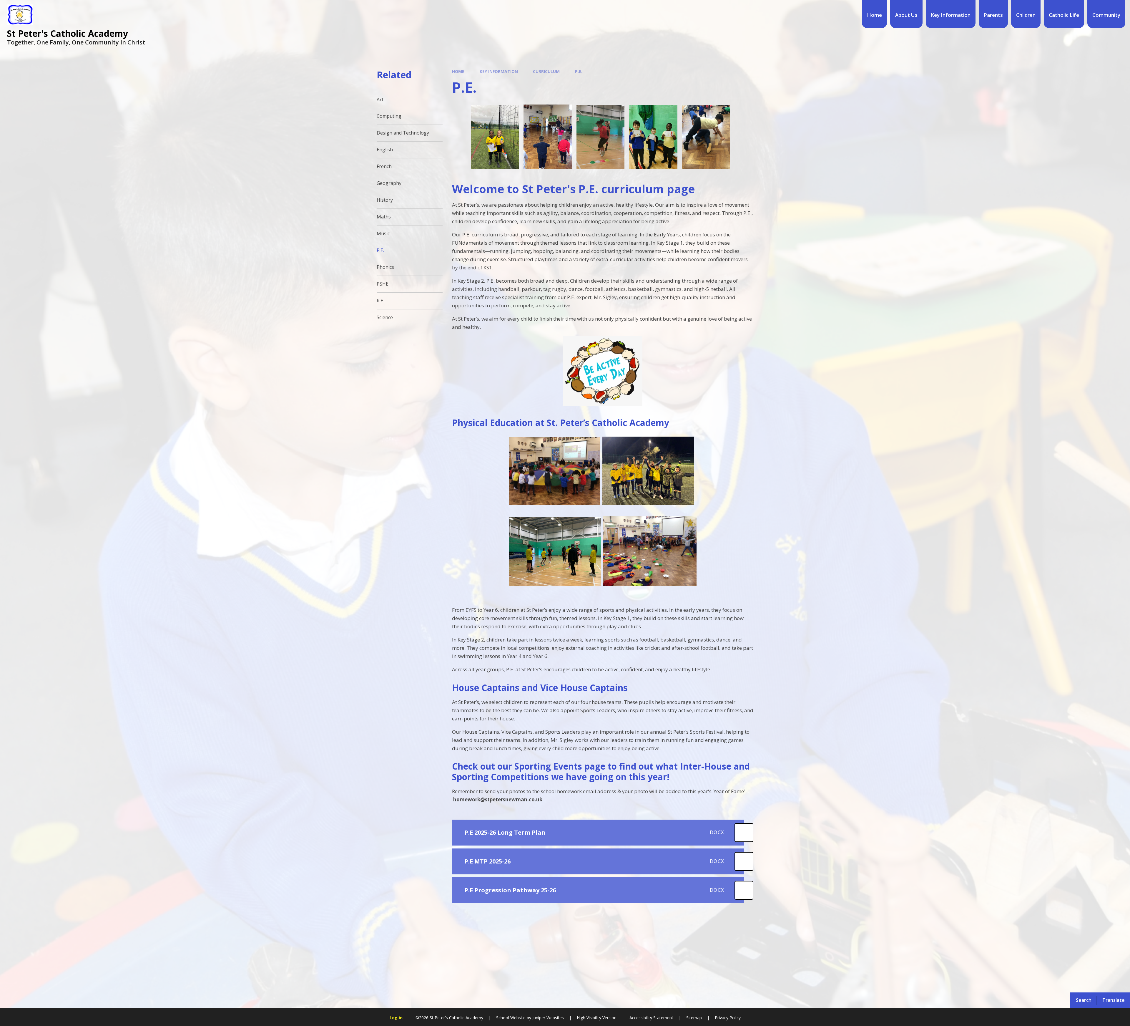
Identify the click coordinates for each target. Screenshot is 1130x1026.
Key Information (499, 71)
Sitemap (694, 1017)
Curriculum (546, 71)
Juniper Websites (548, 1017)
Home (458, 71)
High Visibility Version (596, 1017)
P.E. (578, 71)
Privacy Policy (728, 1017)
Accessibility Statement (651, 1017)
